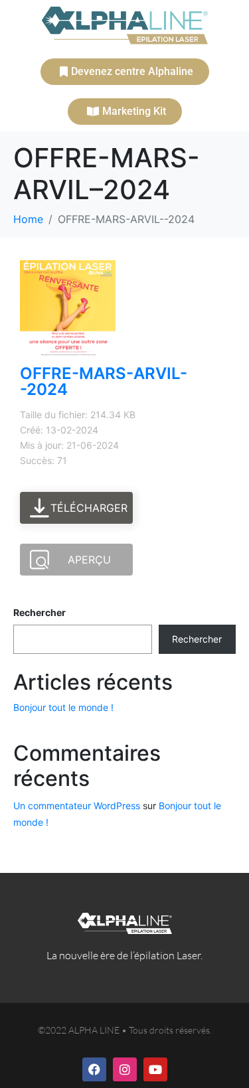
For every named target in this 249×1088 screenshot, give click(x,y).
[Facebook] (94, 1069)
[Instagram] (125, 1069)
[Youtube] (155, 1069)
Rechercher (39, 612)
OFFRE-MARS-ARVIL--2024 (103, 381)
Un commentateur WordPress (76, 805)
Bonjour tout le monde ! (63, 707)
